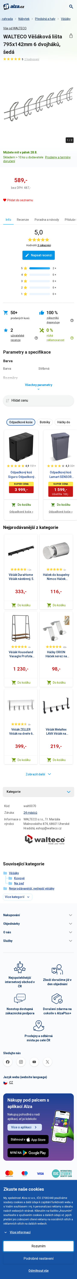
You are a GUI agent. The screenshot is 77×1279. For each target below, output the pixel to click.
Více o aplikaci (21, 1127)
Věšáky (66, 19)
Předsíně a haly (45, 19)
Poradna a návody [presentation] (47, 219)
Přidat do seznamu (20, 200)
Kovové (19, 878)
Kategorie (14, 791)
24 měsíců (30, 812)
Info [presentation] (8, 219)
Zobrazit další (35, 774)
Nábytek (24, 19)
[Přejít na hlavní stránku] (13, 6)
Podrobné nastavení (38, 1258)
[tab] (8, 220)
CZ (11, 1082)
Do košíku (24, 605)
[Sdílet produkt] (71, 36)
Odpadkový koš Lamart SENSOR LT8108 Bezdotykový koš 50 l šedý (60, 475)
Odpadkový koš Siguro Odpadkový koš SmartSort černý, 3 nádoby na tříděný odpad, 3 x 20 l (21, 475)
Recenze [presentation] (23, 219)
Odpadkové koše (21, 511)
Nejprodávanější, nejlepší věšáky (31, 888)
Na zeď (19, 883)
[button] (38, 915)
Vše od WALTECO (15, 28)
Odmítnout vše (38, 1270)
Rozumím (38, 1246)
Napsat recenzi (41, 255)
